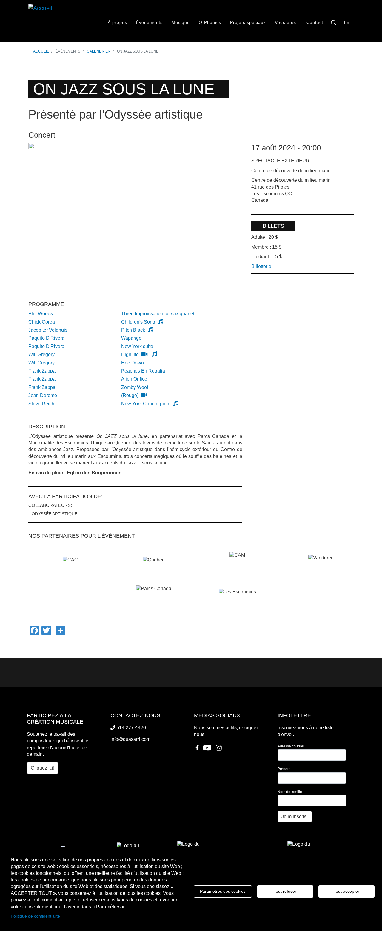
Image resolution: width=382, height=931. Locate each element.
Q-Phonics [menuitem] (210, 22)
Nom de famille (290, 792)
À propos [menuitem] (117, 22)
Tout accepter (346, 891)
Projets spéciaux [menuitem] (248, 22)
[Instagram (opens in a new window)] (218, 750)
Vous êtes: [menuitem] (286, 22)
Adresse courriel (291, 746)
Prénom (284, 769)
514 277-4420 (130, 727)
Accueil (41, 51)
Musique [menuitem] (181, 22)
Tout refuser (285, 891)
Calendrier (98, 51)
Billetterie (261, 266)
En (346, 22)
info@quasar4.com (130, 739)
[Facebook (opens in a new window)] (197, 750)
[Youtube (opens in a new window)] (207, 750)
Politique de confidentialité (35, 916)
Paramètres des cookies (223, 891)
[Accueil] (50, 20)
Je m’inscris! (294, 816)
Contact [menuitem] (314, 22)
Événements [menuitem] (149, 22)
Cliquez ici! (42, 767)
